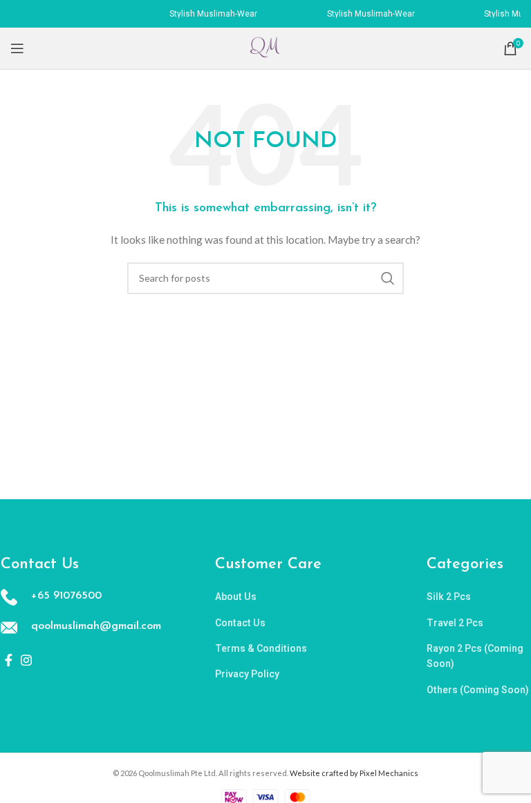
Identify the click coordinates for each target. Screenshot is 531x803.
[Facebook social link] (9, 660)
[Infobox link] (80, 597)
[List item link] (293, 596)
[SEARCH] (388, 278)
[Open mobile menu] (17, 48)
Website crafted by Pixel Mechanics (354, 772)
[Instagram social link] (26, 660)
